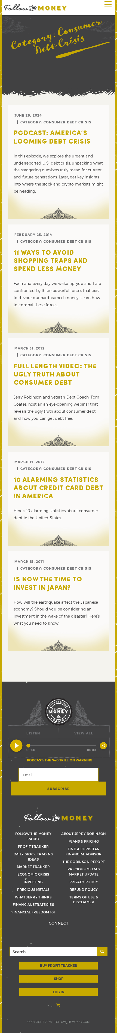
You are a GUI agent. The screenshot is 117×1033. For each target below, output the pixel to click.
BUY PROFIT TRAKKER (58, 965)
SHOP (58, 978)
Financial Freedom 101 (33, 912)
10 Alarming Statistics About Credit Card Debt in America (58, 488)
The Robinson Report (84, 862)
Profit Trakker (33, 846)
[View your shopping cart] (58, 1005)
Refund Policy (84, 889)
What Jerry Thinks (33, 897)
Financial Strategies (33, 904)
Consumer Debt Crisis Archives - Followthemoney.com (35, 7)
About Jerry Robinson (83, 833)
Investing (33, 882)
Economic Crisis (33, 874)
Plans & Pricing (84, 841)
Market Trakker (33, 866)
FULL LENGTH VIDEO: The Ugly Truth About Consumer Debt (55, 374)
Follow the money (58, 818)
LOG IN (58, 992)
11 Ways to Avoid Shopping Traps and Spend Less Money (51, 261)
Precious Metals (33, 889)
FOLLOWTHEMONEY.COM (72, 1021)
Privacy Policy (83, 882)
